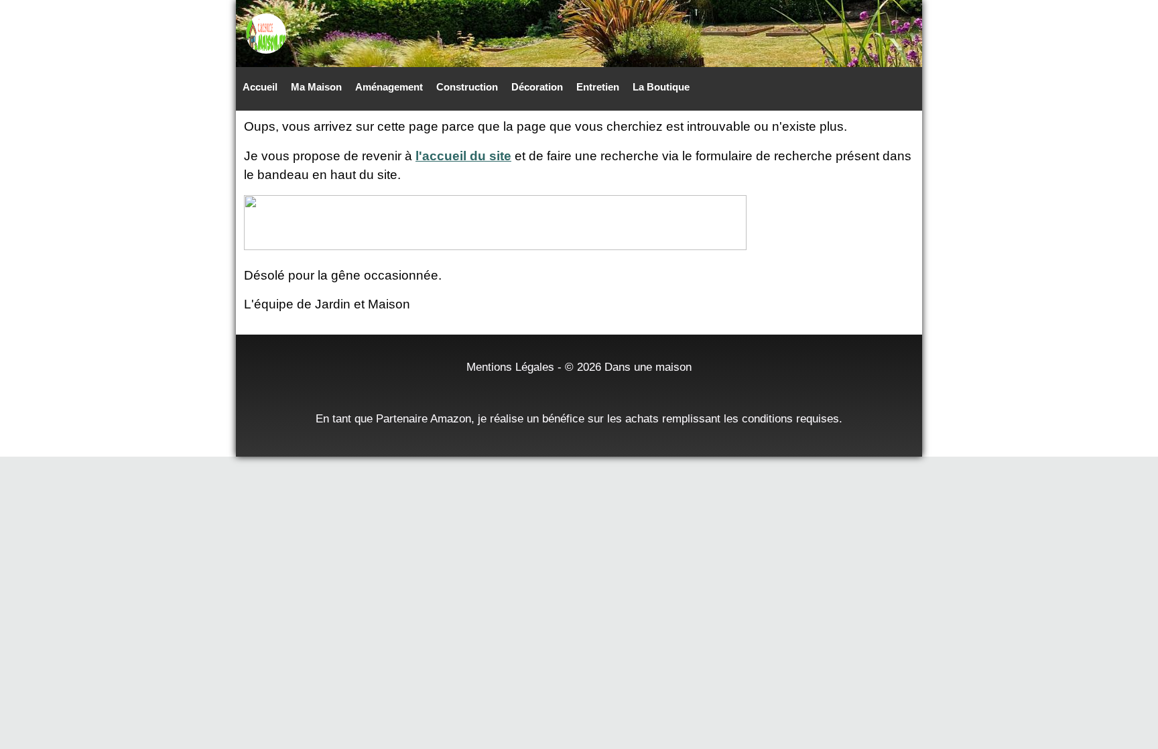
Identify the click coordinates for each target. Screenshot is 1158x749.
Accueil (260, 87)
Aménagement (389, 87)
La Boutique (661, 87)
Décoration (537, 87)
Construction (467, 87)
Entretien (597, 87)
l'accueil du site (463, 156)
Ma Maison (316, 87)
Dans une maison (648, 366)
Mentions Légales (510, 366)
